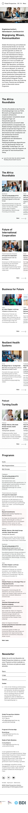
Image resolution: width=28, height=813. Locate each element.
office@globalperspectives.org (10, 720)
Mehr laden (5, 640)
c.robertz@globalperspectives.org (10, 744)
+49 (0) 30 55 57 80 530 (8, 722)
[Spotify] (8, 777)
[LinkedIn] (3, 777)
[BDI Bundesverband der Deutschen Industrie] (14, 802)
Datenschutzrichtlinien (16, 698)
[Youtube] (13, 777)
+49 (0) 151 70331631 (7, 735)
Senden (4, 683)
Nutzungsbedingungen (10, 700)
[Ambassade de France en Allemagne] (4, 802)
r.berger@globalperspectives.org (10, 734)
